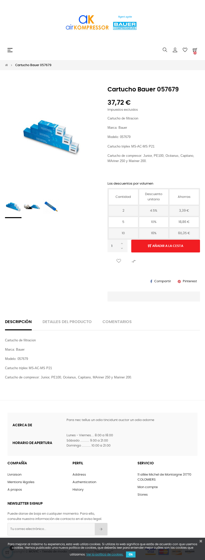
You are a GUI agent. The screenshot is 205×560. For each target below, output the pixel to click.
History (78, 489)
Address (79, 474)
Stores (143, 494)
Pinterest (190, 281)
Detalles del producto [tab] (67, 322)
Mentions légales (21, 482)
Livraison (15, 474)
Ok (131, 554)
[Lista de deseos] (118, 261)
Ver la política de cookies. (105, 554)
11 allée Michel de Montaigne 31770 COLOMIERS (164, 477)
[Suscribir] (101, 529)
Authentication (84, 482)
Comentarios (117, 322)
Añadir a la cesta (167, 246)
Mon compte (148, 487)
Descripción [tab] (18, 322)
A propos (15, 489)
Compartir (162, 281)
